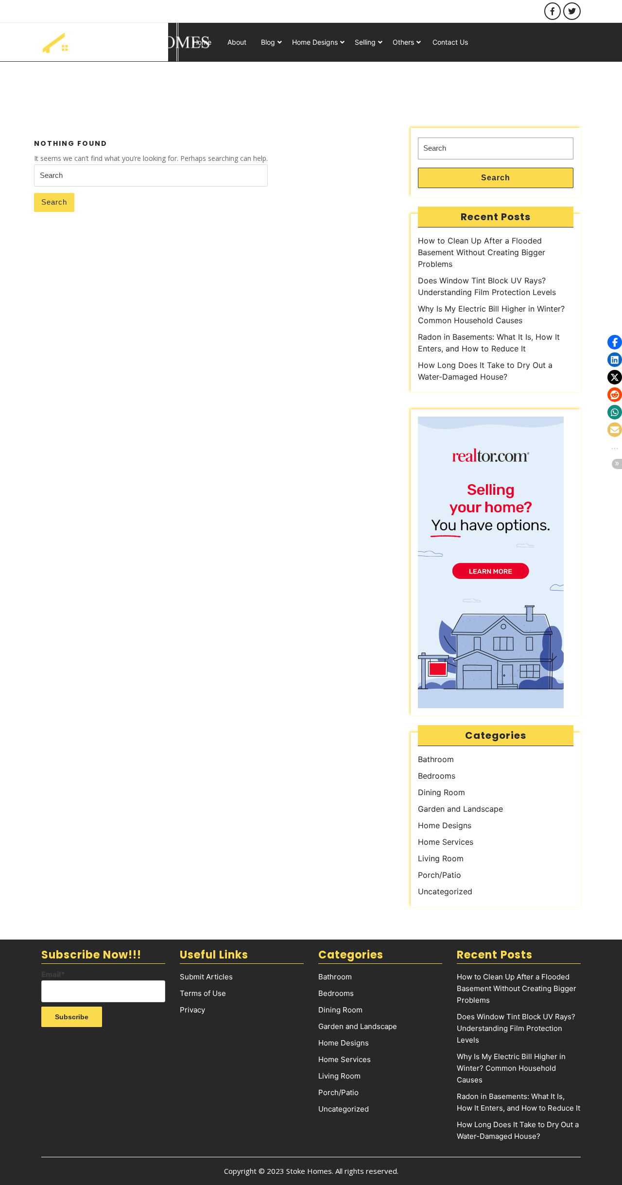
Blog (268, 42)
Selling (365, 42)
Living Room (441, 858)
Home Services (445, 842)
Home (202, 42)
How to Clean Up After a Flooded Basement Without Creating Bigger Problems (481, 252)
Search (54, 202)
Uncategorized (445, 891)
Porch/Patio (439, 875)
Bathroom (436, 759)
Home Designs (315, 42)
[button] (614, 342)
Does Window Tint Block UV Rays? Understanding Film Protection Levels (516, 1028)
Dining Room (441, 792)
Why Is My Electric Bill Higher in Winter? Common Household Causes (511, 1068)
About (236, 42)
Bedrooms (436, 776)
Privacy (192, 1009)
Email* (53, 974)
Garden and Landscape (460, 809)
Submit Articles (206, 976)
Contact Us (450, 42)
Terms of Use (203, 993)
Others (403, 42)
